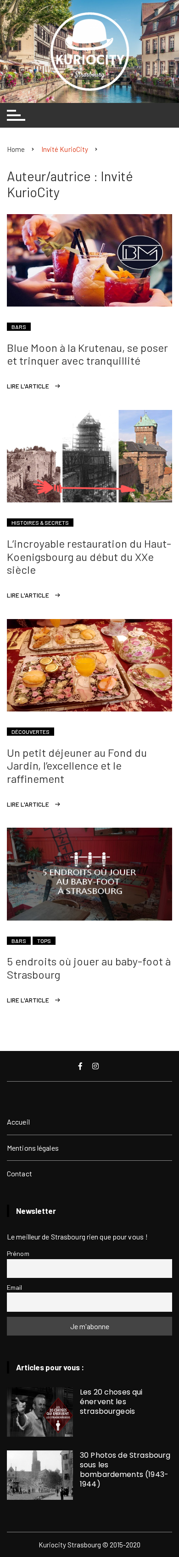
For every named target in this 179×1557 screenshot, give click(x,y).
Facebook (81, 1066)
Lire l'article (28, 386)
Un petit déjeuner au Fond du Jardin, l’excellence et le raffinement (77, 766)
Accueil (18, 1121)
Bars (18, 326)
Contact (19, 1173)
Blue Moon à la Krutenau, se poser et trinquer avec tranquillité (87, 354)
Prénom (18, 1253)
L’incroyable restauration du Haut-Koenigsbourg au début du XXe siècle (89, 556)
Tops (44, 940)
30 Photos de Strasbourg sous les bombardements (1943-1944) (125, 1469)
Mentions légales (33, 1147)
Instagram (96, 1066)
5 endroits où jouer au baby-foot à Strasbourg (89, 967)
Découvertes (30, 731)
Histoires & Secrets (40, 522)
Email (14, 1287)
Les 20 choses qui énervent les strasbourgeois (111, 1402)
